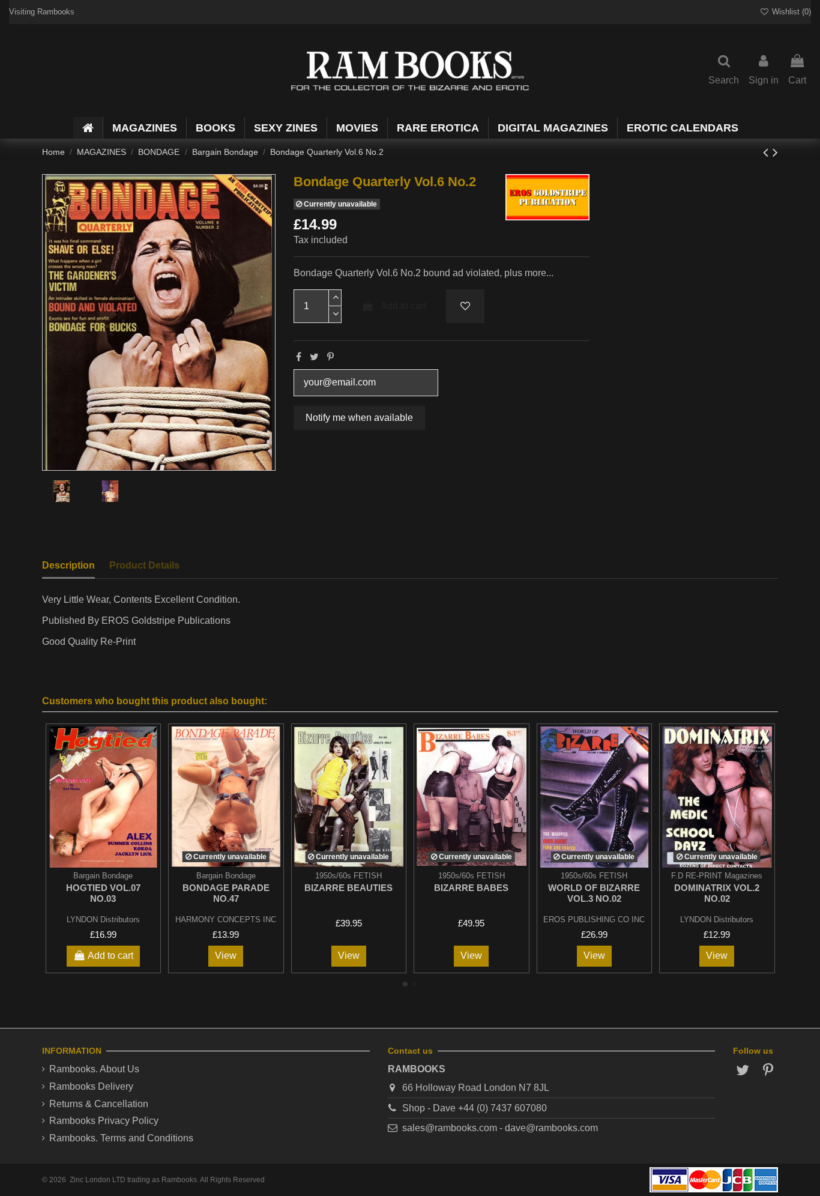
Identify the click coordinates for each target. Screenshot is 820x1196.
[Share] (298, 357)
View (226, 955)
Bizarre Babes (471, 888)
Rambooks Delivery (91, 1086)
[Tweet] (314, 357)
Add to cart (403, 306)
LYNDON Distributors (103, 919)
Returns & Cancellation (98, 1104)
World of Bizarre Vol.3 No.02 (594, 893)
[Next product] (775, 152)
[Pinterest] (330, 357)
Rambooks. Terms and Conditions (121, 1138)
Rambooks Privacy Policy (103, 1121)
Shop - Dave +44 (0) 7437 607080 (474, 1108)
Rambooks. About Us (94, 1069)
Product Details (144, 565)
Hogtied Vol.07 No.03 (103, 893)
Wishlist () (790, 11)
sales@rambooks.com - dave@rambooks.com (500, 1128)
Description (68, 565)
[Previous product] (768, 152)
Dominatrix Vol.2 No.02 (716, 893)
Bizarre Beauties (348, 888)
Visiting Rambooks (41, 11)
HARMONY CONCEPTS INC (225, 919)
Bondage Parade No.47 (226, 893)
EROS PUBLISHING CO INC (594, 919)
